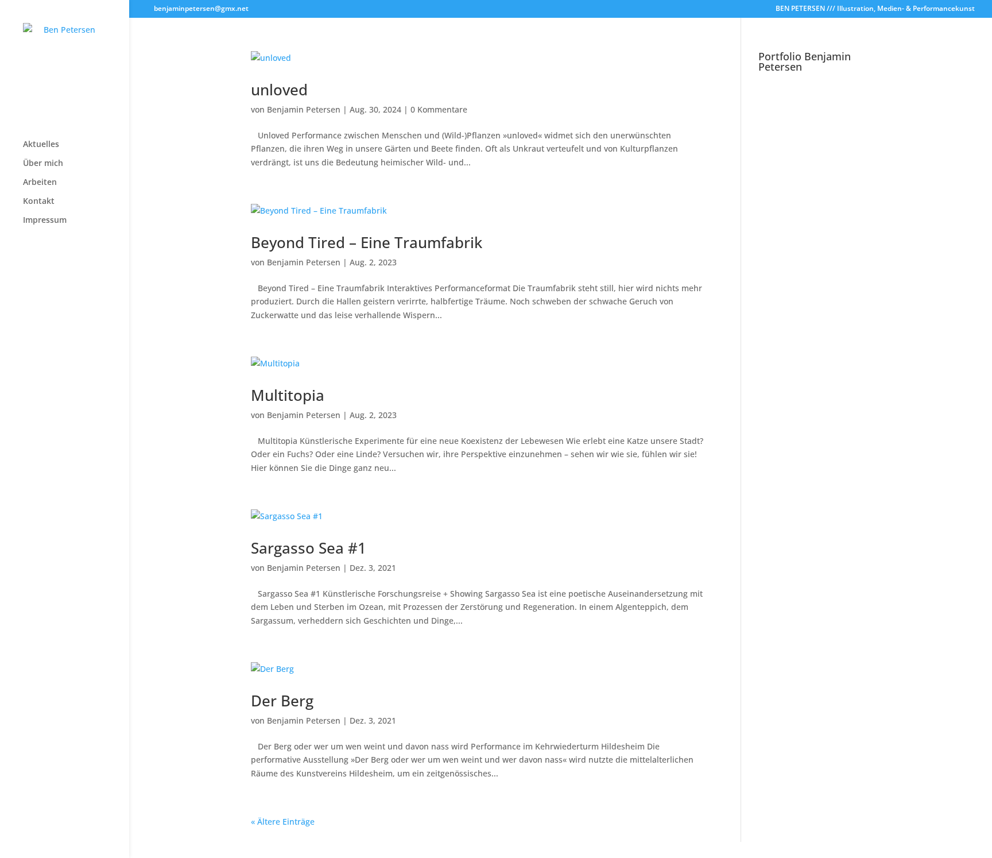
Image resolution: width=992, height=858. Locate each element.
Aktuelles (41, 144)
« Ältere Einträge (283, 821)
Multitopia (287, 395)
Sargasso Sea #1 (308, 548)
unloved (279, 89)
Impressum (45, 220)
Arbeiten (40, 182)
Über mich (43, 163)
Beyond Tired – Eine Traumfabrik (366, 242)
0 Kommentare (438, 109)
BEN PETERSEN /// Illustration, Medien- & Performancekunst (875, 9)
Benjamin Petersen (303, 109)
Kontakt (39, 201)
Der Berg (282, 700)
